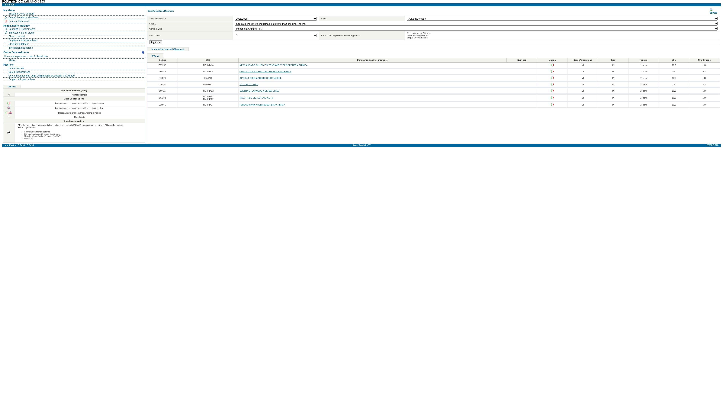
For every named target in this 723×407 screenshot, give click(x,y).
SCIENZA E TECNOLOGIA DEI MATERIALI (259, 91)
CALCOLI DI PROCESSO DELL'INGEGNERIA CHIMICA (265, 71)
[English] (713, 12)
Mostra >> (179, 49)
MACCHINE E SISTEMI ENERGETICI (256, 98)
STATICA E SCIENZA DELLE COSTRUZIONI (260, 78)
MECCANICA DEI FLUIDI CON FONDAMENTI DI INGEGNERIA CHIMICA (273, 65)
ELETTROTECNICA (248, 84)
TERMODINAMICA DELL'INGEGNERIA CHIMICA (262, 105)
